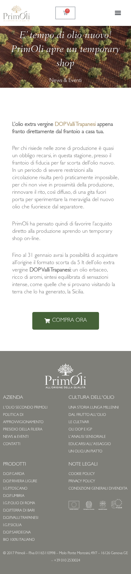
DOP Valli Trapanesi (75, 125)
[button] (118, 13)
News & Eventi (65, 81)
